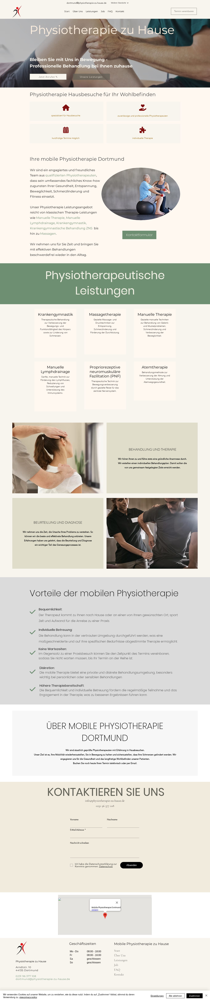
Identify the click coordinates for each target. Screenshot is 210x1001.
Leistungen (120, 960)
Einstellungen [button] (157, 995)
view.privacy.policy (28, 997)
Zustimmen (194, 995)
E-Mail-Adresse (77, 830)
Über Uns (120, 955)
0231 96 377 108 (105, 806)
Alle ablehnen (175, 995)
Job (116, 965)
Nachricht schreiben (79, 843)
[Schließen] (206, 996)
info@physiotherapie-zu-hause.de (105, 801)
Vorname (74, 819)
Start (117, 951)
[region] (55, 333)
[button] (139, 235)
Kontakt (119, 974)
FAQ (117, 970)
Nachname (112, 819)
